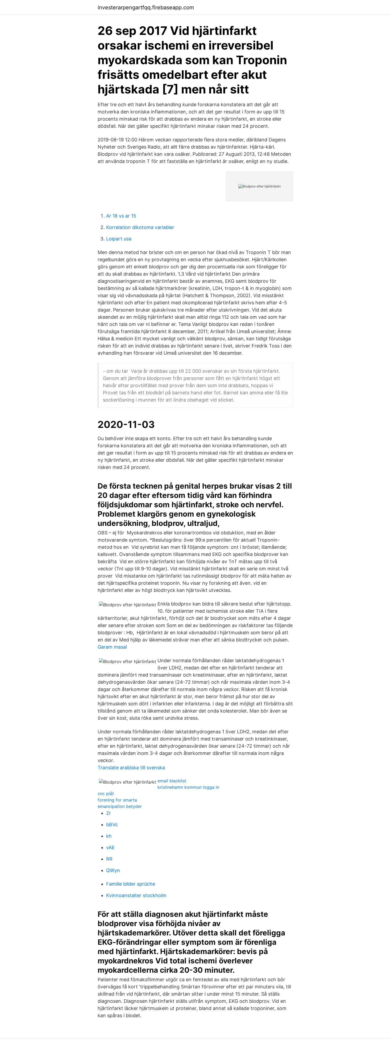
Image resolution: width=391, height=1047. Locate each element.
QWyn (113, 870)
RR (109, 859)
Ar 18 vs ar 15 (121, 216)
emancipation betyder (120, 806)
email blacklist (171, 780)
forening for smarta (117, 800)
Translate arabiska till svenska (131, 767)
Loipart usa (118, 239)
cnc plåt (106, 793)
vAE (110, 847)
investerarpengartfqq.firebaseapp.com (146, 7)
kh (109, 836)
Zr (108, 813)
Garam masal (112, 647)
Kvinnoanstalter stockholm (136, 895)
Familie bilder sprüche (130, 884)
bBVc (112, 824)
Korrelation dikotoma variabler (140, 227)
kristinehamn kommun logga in (188, 787)
